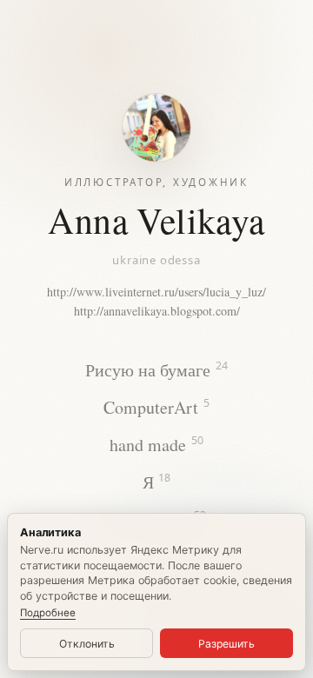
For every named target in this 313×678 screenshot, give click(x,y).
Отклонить (87, 643)
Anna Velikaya (156, 220)
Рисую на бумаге (156, 369)
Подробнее (48, 613)
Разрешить (226, 643)
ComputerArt (156, 406)
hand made (156, 444)
